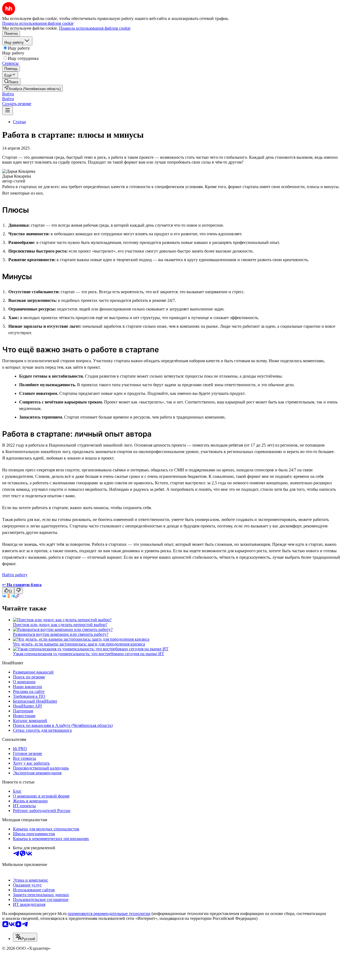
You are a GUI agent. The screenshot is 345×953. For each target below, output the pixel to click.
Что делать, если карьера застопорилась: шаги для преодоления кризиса (79, 644)
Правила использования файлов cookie (94, 28)
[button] (8, 94)
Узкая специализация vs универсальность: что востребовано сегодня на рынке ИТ (88, 653)
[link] (11, 81)
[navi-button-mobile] (7, 110)
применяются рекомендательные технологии (109, 913)
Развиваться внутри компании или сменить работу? (60, 634)
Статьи (19, 121)
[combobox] (25, 937)
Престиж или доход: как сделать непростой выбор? (60, 624)
